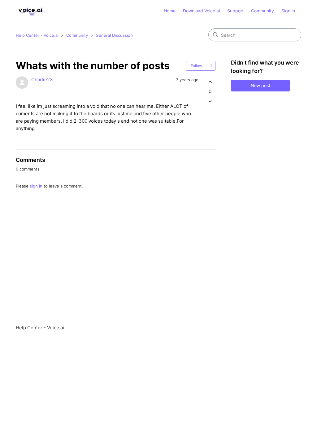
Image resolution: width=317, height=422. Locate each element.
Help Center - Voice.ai (37, 35)
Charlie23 (42, 79)
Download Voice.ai (201, 10)
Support (235, 10)
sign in (36, 186)
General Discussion (114, 35)
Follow (196, 65)
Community (262, 10)
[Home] (31, 11)
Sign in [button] (288, 10)
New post (260, 85)
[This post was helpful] (210, 81)
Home (170, 10)
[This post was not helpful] (210, 101)
